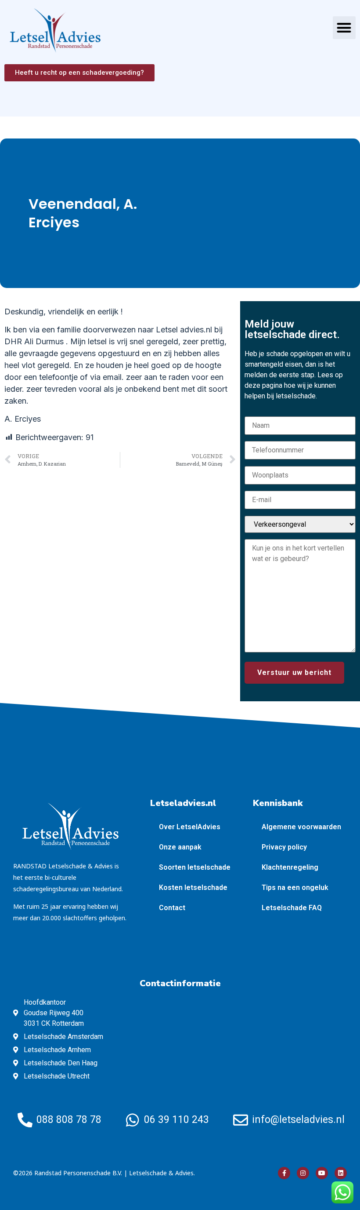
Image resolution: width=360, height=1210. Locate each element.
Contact (172, 908)
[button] (344, 28)
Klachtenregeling (290, 867)
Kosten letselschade (193, 887)
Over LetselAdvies (189, 827)
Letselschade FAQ (292, 908)
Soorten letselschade (194, 867)
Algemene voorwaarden (301, 827)
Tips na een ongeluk (295, 887)
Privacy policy (284, 847)
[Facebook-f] (284, 1173)
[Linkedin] (341, 1173)
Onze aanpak (180, 847)
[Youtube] (322, 1173)
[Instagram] (303, 1173)
